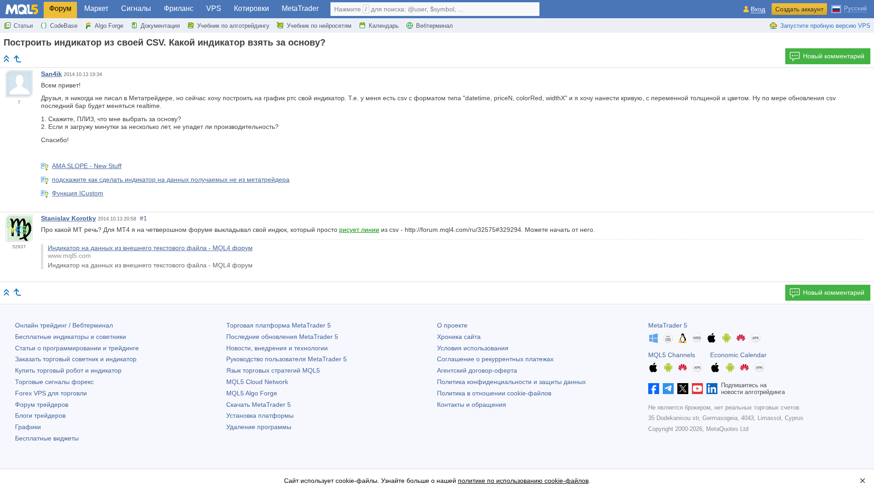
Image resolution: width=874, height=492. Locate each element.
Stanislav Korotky (68, 218)
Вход (758, 9)
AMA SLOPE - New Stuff (87, 165)
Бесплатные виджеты (47, 438)
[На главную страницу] (6, 58)
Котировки (251, 8)
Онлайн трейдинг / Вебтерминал (64, 325)
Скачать (258, 404)
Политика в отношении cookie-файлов (494, 393)
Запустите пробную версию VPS (825, 25)
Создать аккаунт (799, 9)
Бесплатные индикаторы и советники (70, 336)
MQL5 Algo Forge (251, 393)
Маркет (96, 8)
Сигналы (136, 8)
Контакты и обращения (471, 404)
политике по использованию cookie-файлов (523, 480)
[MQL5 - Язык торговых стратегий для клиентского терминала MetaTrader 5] (21, 9)
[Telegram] (668, 388)
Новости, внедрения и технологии (277, 348)
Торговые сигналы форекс (54, 381)
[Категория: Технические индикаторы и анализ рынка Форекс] (17, 58)
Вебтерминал (434, 25)
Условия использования (472, 348)
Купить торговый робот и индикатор (68, 370)
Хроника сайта (459, 336)
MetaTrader (300, 8)
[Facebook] (653, 388)
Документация (160, 25)
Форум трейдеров (41, 404)
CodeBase (63, 25)
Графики (28, 426)
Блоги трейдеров (40, 415)
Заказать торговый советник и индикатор (76, 359)
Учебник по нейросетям (319, 25)
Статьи (23, 25)
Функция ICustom (77, 193)
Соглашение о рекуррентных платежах (495, 359)
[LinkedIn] (711, 388)
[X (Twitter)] (682, 388)
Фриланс (178, 8)
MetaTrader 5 (667, 325)
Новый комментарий (833, 56)
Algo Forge (109, 25)
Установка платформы (260, 415)
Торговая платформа (278, 325)
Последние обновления (282, 336)
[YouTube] (697, 388)
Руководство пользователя (286, 359)
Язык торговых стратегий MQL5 (273, 370)
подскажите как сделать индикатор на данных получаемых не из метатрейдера (171, 179)
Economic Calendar (738, 355)
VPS (213, 8)
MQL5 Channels (671, 355)
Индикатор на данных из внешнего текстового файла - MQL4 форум (150, 247)
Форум (60, 8)
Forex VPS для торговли (51, 393)
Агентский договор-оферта (477, 370)
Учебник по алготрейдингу (233, 25)
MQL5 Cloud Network (257, 381)
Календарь (384, 25)
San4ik (51, 73)
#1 (143, 218)
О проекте (452, 325)
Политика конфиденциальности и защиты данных (511, 381)
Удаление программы (258, 426)
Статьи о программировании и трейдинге (77, 348)
